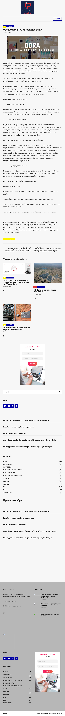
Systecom (11, 239)
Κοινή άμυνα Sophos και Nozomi (14, 433)
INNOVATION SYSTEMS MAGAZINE (12, 475)
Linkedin (5, 406)
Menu (58, 19)
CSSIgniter (45, 713)
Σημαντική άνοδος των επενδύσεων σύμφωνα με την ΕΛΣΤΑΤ (16, 329)
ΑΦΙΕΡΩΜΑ (6, 481)
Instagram (12, 406)
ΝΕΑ (4, 26)
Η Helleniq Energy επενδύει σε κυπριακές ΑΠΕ (45, 291)
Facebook (9, 406)
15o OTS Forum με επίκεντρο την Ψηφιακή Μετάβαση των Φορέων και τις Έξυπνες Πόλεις (16, 282)
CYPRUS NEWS (7, 467)
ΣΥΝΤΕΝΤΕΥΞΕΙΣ (7, 492)
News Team (8, 32)
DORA (5, 239)
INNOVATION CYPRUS (9, 473)
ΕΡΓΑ (35, 287)
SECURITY (6, 478)
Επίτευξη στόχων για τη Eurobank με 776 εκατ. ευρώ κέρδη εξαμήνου (27, 447)
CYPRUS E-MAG (7, 464)
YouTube (16, 406)
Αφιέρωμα (6, 484)
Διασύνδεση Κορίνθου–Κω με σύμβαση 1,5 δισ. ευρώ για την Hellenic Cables (30, 440)
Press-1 (5, 713)
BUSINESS (6, 461)
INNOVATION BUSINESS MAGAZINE (12, 470)
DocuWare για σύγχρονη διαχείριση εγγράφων (19, 427)
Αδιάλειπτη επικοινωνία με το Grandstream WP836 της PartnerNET (26, 420)
